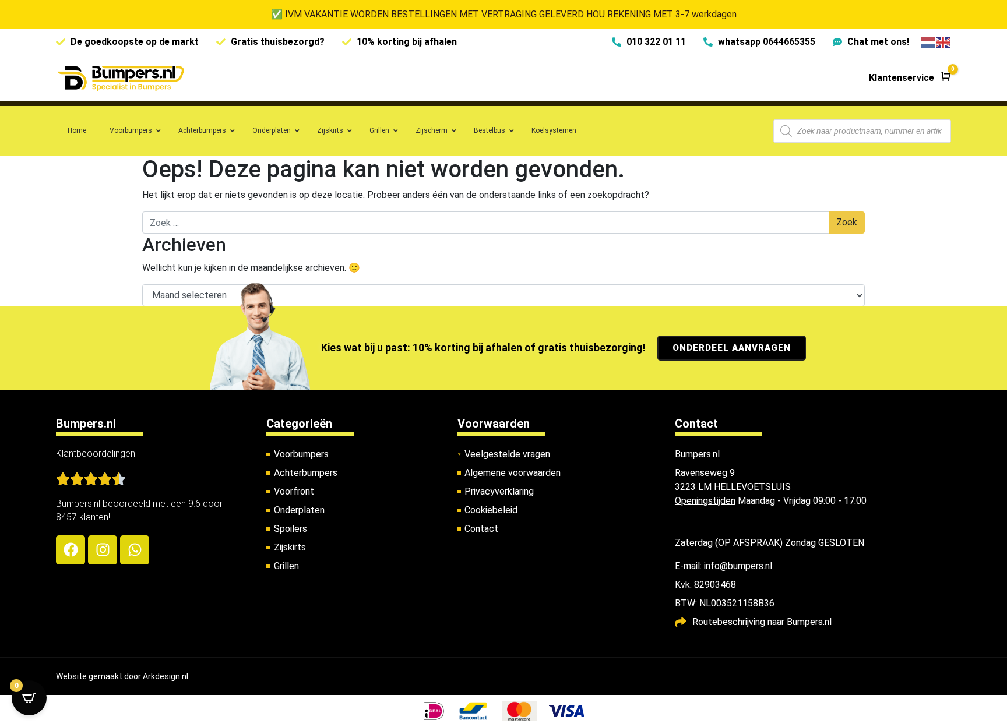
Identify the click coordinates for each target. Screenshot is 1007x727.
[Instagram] (102, 549)
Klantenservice (901, 77)
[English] (943, 41)
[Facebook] (70, 549)
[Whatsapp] (134, 549)
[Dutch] (928, 41)
